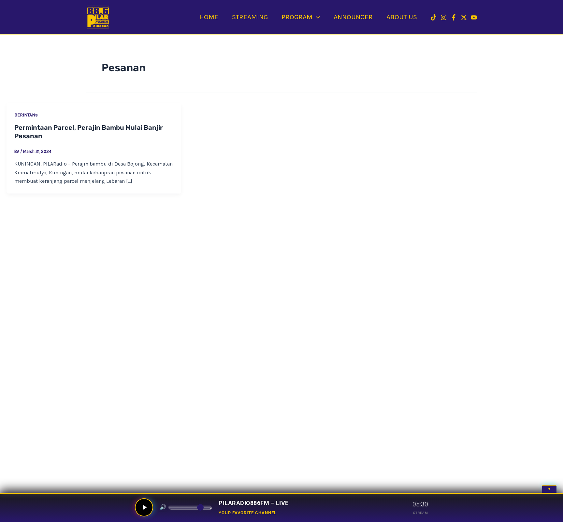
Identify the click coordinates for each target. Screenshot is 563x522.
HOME (208, 17)
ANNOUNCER (353, 17)
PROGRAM (297, 17)
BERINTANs (26, 115)
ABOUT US (401, 17)
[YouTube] (474, 17)
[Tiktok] (433, 17)
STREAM (420, 513)
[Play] (144, 507)
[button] (316, 17)
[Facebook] (454, 17)
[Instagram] (443, 17)
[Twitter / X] (464, 17)
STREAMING (250, 17)
